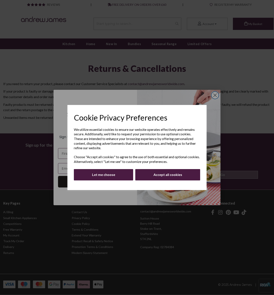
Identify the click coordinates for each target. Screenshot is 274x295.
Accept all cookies (167, 175)
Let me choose (103, 175)
